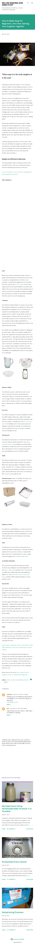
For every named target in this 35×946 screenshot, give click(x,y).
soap (12, 680)
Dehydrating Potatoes (12, 912)
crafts (9, 680)
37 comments (11, 930)
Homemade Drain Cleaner (14, 861)
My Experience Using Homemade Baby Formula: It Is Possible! (17, 809)
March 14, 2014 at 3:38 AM (20, 694)
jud (8, 708)
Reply (9, 704)
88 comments (11, 829)
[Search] (28, 3)
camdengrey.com (12, 702)
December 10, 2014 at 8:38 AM (18, 708)
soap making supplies (21, 680)
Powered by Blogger (18, 939)
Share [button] (5, 682)
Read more (29, 829)
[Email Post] (31, 680)
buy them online (18, 284)
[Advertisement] (17, 760)
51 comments (11, 879)
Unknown (9, 694)
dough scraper (24, 556)
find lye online (8, 570)
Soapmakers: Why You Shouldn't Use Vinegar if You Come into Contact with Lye (15, 248)
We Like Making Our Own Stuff (12, 4)
